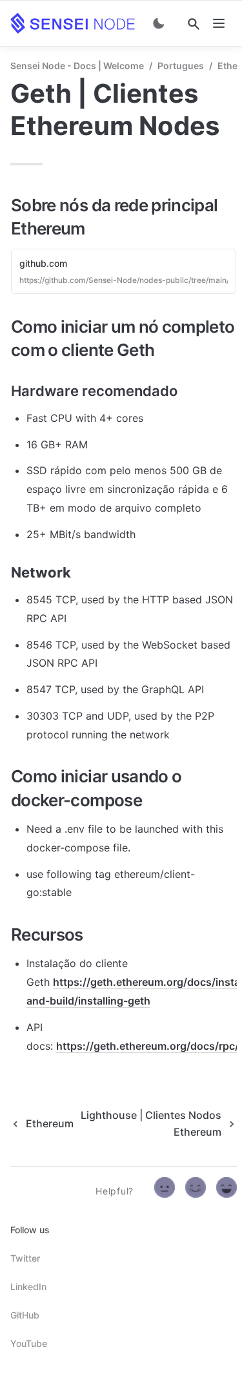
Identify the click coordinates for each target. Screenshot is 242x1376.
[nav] (219, 23)
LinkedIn (28, 1286)
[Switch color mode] (158, 23)
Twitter (25, 1258)
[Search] (193, 24)
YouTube (28, 1343)
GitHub (24, 1314)
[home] (72, 23)
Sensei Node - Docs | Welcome (77, 65)
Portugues (180, 65)
